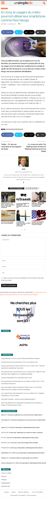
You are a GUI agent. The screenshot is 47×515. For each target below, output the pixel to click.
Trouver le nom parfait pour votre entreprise (7, 222)
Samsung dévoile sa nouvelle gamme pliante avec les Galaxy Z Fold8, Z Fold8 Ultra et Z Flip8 (21, 404)
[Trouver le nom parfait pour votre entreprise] (8, 215)
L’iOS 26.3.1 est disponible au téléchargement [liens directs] (26, 448)
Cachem (4, 476)
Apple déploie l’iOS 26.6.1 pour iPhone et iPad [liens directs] (20, 358)
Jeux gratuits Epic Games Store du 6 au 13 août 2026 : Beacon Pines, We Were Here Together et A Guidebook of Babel (23, 373)
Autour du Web (6, 473)
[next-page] (25, 229)
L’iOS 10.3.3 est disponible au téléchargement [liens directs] (28, 453)
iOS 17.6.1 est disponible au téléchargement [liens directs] (22, 437)
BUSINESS (4, 8)
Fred (43, 100)
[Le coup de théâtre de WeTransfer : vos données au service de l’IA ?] (23, 197)
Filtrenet (4, 479)
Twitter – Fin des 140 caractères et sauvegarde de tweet (11, 146)
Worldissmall (5, 486)
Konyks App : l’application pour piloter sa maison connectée (25, 432)
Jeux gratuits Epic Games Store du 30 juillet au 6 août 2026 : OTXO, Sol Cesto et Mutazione (23, 382)
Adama (3, 427)
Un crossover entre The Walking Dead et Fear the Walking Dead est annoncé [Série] (35, 147)
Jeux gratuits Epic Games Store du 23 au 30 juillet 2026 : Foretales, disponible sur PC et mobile (22, 394)
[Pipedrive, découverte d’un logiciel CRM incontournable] (39, 197)
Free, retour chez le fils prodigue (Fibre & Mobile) (24, 442)
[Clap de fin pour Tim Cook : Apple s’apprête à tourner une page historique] (8, 197)
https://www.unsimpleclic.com (23, 172)
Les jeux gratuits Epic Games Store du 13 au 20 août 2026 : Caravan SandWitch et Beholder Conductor (23, 367)
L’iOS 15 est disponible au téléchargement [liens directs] (31, 463)
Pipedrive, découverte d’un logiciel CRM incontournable (38, 205)
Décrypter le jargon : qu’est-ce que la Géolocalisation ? (18, 399)
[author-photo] (23, 161)
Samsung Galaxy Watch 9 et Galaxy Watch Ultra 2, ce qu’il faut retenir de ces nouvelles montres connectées (21, 388)
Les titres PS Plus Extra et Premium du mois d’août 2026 (19, 362)
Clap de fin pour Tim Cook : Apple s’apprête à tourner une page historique (7, 205)
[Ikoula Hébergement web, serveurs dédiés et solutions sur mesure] (23, 336)
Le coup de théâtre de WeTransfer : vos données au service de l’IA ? (22, 205)
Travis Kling (4, 420)
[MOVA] (23, 345)
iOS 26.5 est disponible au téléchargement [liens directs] (24, 427)
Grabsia (3, 458)
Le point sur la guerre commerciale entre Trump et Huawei (38, 223)
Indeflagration (5, 483)
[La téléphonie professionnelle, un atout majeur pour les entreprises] (23, 215)
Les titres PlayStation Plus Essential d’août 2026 (16, 377)
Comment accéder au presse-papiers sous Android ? (23, 458)
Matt (4, 24)
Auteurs (13, 492)
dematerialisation (11, 129)
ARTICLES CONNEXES (16, 188)
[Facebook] (23, 182)
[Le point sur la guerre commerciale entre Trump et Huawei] (39, 215)
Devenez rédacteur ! (24, 492)
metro (20, 129)
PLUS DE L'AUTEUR (31, 188)
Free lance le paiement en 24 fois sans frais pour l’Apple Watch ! (25, 415)
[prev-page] (22, 229)
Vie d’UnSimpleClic (37, 492)
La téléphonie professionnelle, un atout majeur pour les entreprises (23, 224)
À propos (6, 492)
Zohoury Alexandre (6, 463)
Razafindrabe (4, 453)
